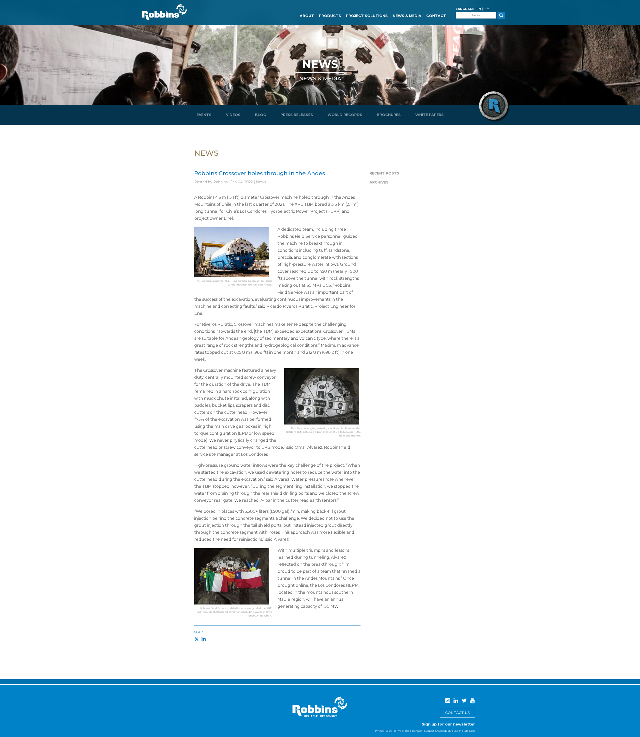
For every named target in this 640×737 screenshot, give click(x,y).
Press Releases (296, 114)
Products (330, 16)
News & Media (407, 16)
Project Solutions (367, 16)
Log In (458, 730)
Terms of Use (402, 730)
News (320, 64)
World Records (345, 114)
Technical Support (423, 730)
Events (204, 114)
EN (478, 9)
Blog (260, 114)
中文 (487, 9)
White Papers (429, 114)
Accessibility (443, 730)
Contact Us (457, 712)
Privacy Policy (383, 730)
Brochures (389, 114)
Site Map (469, 730)
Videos (233, 114)
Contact (436, 16)
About (307, 16)
